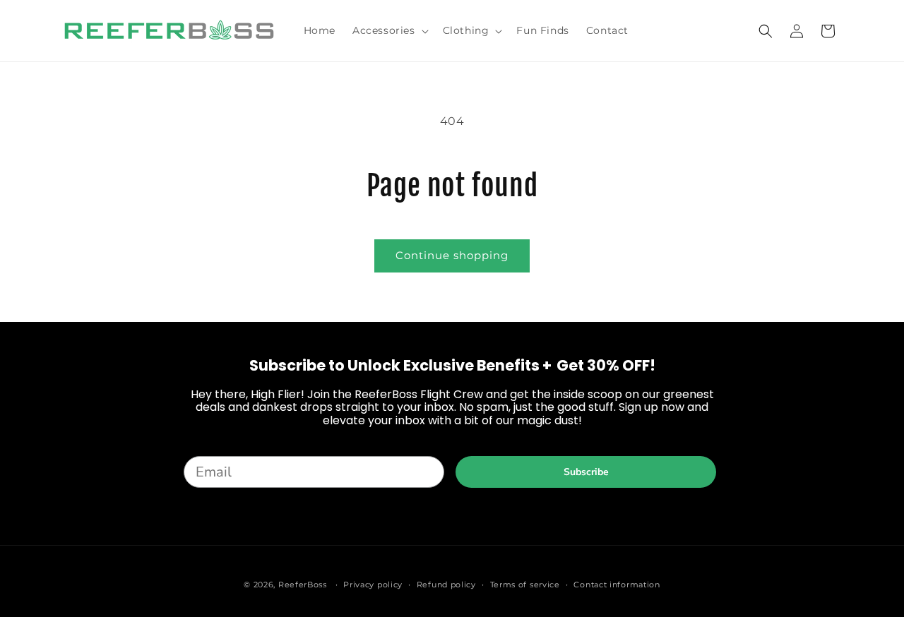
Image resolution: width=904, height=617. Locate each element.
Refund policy (446, 584)
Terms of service (525, 584)
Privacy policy (373, 584)
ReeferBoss (302, 584)
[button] (389, 30)
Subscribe (586, 472)
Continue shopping (452, 255)
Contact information (616, 584)
